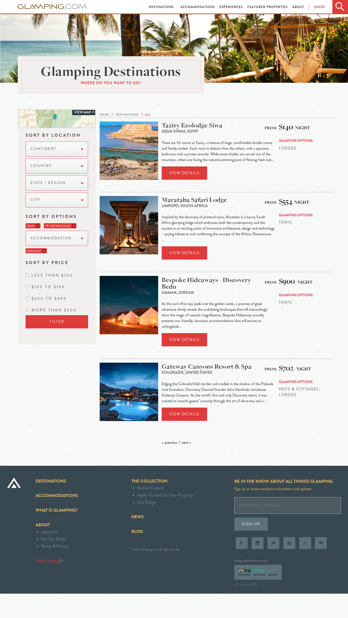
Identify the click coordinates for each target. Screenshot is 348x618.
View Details (184, 173)
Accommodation (51, 238)
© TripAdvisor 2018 (245, 584)
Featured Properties (268, 7)
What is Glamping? (57, 510)
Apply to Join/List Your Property (165, 495)
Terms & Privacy (55, 546)
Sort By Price (47, 262)
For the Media (53, 539)
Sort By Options (51, 216)
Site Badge (146, 502)
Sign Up (251, 524)
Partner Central (150, 488)
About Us (49, 532)
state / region (48, 182)
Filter (57, 321)
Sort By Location (53, 135)
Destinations (162, 7)
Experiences (231, 7)
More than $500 (54, 310)
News (137, 517)
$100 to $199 (48, 287)
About (298, 7)
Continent (43, 148)
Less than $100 (52, 275)
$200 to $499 (49, 298)
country (41, 165)
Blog (137, 531)
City (35, 199)
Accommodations (198, 7)
